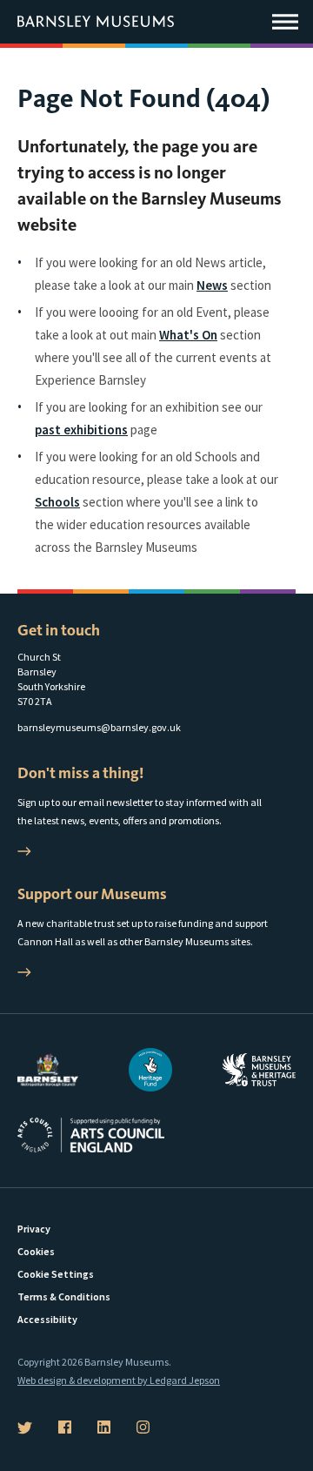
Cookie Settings (55, 1273)
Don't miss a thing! (80, 773)
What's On (188, 334)
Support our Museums (92, 893)
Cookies (36, 1251)
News (212, 285)
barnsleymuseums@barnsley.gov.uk (99, 727)
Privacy (33, 1228)
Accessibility (47, 1319)
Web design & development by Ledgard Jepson (118, 1380)
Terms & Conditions (63, 1296)
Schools (57, 502)
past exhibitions (81, 429)
